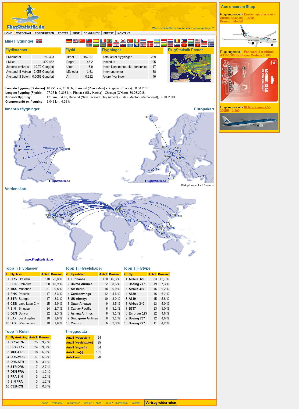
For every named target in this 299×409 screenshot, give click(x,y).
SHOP (76, 33)
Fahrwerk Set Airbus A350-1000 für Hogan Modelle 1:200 (247, 53)
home (45, 403)
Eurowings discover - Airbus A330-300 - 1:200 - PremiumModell (247, 18)
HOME (8, 33)
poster (88, 403)
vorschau (57, 403)
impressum (121, 403)
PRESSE (108, 33)
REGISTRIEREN (44, 33)
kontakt (136, 403)
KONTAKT (123, 33)
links (108, 403)
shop (98, 403)
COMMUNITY (92, 33)
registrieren (73, 403)
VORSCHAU (23, 33)
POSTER (63, 33)
